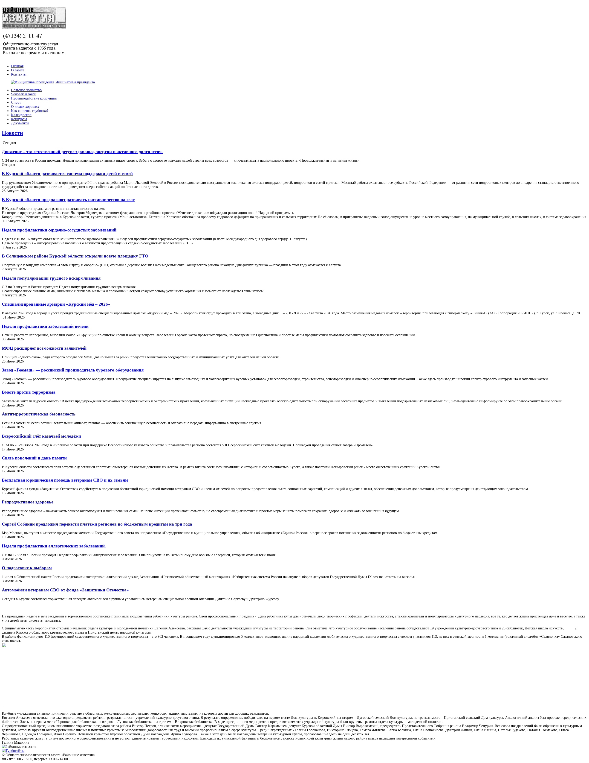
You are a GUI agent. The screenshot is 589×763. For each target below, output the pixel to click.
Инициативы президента (75, 82)
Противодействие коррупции (34, 98)
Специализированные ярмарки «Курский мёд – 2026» (56, 304)
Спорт (16, 102)
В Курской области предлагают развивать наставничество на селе (68, 199)
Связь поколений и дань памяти (34, 458)
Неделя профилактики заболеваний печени (45, 326)
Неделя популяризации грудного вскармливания (51, 278)
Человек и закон (23, 94)
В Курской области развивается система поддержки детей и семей (67, 173)
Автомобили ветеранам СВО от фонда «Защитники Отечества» (65, 590)
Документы (20, 123)
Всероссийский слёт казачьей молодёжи (41, 436)
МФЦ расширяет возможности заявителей (44, 348)
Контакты (18, 74)
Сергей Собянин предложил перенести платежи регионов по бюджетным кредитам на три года (97, 524)
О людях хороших (25, 106)
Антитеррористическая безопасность (38, 414)
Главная (17, 66)
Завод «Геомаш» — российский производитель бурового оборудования (73, 370)
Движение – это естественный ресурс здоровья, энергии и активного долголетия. (82, 151)
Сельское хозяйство (26, 90)
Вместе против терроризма (28, 392)
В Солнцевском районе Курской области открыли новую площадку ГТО (75, 256)
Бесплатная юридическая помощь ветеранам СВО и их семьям (65, 480)
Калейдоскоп (21, 115)
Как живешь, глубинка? (29, 111)
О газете (17, 70)
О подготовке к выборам (27, 567)
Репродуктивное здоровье (27, 502)
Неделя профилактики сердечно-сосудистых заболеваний (59, 230)
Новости (12, 133)
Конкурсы (19, 119)
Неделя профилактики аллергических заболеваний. (54, 546)
